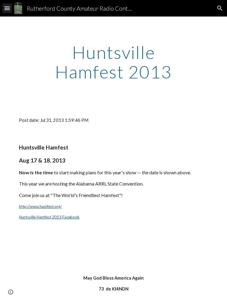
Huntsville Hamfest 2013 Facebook (49, 217)
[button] (7, 8)
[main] (113, 62)
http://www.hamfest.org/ (40, 206)
